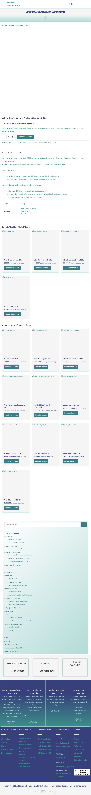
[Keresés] (84, 524)
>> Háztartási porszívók (14, 582)
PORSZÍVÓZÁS (9, 576)
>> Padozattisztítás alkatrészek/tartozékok (19, 595)
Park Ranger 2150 (44, 746)
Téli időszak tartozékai (11, 651)
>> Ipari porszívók (12, 579)
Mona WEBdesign (50, 792)
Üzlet (8, 25)
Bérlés (3, 746)
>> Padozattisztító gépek (14, 591)
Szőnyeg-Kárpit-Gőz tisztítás (12, 608)
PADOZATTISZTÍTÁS (10, 589)
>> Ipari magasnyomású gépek (16, 604)
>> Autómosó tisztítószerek (14, 617)
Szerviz (4, 742)
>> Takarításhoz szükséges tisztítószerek (19, 621)
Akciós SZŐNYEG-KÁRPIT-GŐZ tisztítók (16, 562)
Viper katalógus (44, 742)
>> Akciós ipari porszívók (14, 539)
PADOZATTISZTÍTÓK (10, 546)
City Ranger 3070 (44, 753)
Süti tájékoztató (80, 760)
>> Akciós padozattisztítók (14, 549)
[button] (45, 18)
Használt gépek (9, 611)
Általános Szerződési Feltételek (78, 742)
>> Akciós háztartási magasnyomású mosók (19, 555)
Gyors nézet (15, 256)
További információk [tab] (14, 153)
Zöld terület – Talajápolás (12, 644)
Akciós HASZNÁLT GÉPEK (12, 565)
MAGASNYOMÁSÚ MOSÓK (12, 552)
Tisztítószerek (8, 615)
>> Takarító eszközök (13, 627)
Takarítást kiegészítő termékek (13, 624)
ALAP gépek (8, 641)
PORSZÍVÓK (8, 537)
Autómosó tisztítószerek (34, 143)
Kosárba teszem (25, 136)
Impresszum (78, 756)
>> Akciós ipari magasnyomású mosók (18, 558)
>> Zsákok (10, 630)
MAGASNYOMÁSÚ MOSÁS (12, 598)
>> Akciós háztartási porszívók (16, 543)
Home (4, 25)
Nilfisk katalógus (44, 739)
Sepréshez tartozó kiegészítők (13, 648)
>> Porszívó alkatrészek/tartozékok (17, 585)
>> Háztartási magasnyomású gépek (17, 601)
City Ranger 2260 (44, 749)
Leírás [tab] (4, 153)
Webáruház (5, 739)
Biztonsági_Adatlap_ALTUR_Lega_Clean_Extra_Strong (24, 197)
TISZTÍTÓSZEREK (49, 143)
